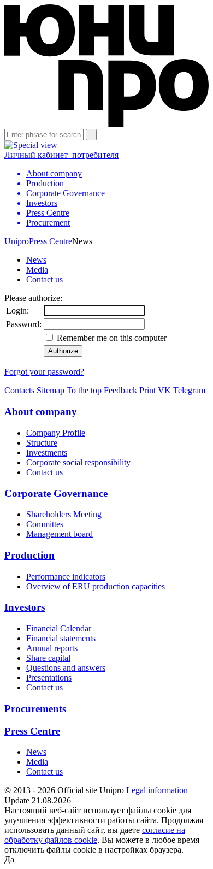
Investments (46, 452)
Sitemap (50, 390)
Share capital (48, 658)
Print (147, 390)
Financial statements (61, 638)
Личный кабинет (61, 154)
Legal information (157, 790)
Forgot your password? (44, 371)
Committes (44, 524)
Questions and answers (65, 667)
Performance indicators (65, 576)
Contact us (44, 279)
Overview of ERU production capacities (95, 586)
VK (164, 390)
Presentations (49, 677)
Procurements (35, 708)
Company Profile (55, 433)
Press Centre (50, 241)
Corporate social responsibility (78, 462)
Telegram (189, 390)
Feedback (120, 390)
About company (40, 411)
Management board (59, 534)
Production (29, 555)
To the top (84, 390)
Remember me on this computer (111, 337)
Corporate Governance (56, 493)
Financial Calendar (58, 628)
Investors (24, 607)
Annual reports (52, 648)
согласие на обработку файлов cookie (94, 834)
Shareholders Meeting (64, 514)
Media (37, 269)
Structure (41, 442)
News (36, 259)
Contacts (19, 390)
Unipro (16, 241)
